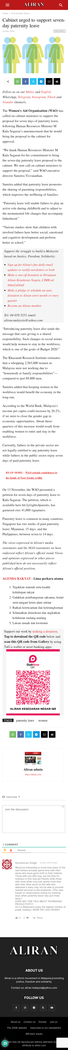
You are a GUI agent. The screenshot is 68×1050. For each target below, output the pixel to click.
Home (5, 13)
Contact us (29, 1021)
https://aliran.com (33, 774)
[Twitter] (33, 81)
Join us (53, 1021)
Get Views (59, 31)
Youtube (7, 102)
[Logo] (34, 960)
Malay (30, 91)
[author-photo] (33, 764)
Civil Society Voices (20, 13)
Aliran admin (33, 769)
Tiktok (51, 97)
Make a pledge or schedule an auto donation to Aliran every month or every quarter (33, 295)
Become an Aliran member (24, 306)
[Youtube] (52, 1007)
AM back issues (34, 1033)
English (46, 91)
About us (15, 1021)
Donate (42, 1021)
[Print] (57, 81)
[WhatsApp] (17, 81)
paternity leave (25, 720)
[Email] (49, 81)
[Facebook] (25, 81)
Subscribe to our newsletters (45, 1027)
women (43, 720)
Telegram (24, 97)
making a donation (44, 631)
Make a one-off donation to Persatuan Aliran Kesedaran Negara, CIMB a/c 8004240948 (32, 280)
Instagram (39, 97)
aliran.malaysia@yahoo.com (41, 987)
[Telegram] (41, 81)
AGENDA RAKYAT (16, 578)
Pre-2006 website (17, 1027)
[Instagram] (25, 1007)
